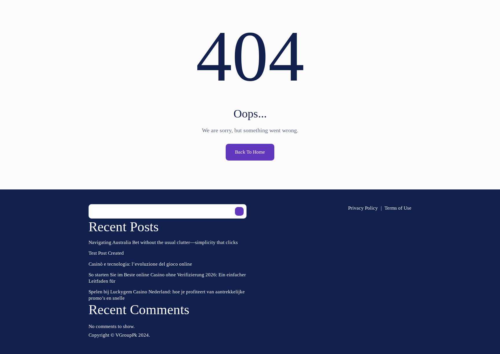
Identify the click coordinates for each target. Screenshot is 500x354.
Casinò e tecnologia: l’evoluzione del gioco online (140, 264)
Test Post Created (106, 253)
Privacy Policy (363, 208)
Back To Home (250, 152)
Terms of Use (398, 208)
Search (239, 211)
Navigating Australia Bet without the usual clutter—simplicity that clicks (163, 242)
